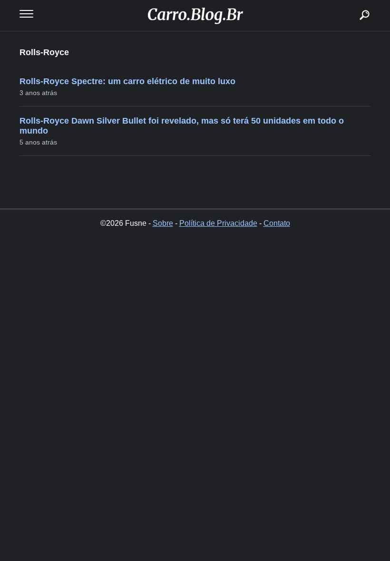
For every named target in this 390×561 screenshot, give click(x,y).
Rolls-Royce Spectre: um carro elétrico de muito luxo (127, 81)
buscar (350, 3)
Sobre (163, 223)
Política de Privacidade (218, 223)
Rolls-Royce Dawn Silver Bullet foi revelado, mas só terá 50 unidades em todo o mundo (182, 125)
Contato (276, 223)
